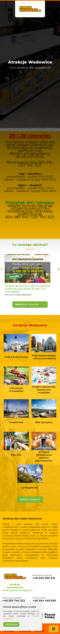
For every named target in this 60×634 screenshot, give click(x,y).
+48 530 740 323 (13, 599)
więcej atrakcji (30, 499)
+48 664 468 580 (44, 599)
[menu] (53, 628)
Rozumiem (11, 624)
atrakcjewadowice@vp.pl (17, 590)
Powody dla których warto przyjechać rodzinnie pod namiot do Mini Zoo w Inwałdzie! (27, 289)
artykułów (27, 304)
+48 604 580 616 (43, 577)
